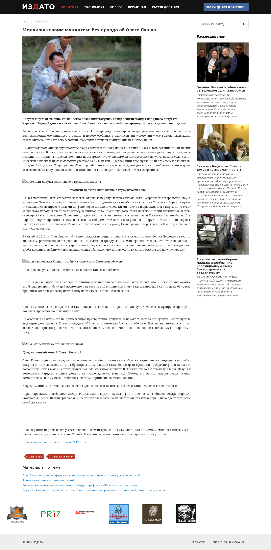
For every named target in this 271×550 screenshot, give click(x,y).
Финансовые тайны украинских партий (48, 480)
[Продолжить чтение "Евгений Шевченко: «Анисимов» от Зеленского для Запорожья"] (223, 62)
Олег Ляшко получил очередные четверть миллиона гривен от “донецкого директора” (81, 475)
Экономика (94, 7)
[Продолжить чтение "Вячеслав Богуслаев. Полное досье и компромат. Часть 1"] (223, 142)
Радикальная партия (62, 456)
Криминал (137, 7)
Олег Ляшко (35, 456)
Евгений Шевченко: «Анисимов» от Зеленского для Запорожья (221, 88)
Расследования (165, 7)
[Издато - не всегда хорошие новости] (38, 7)
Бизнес (116, 7)
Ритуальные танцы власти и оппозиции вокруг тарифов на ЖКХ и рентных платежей (79, 485)
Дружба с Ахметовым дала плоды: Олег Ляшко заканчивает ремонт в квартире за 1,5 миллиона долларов (94, 490)
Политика (69, 7)
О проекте (199, 542)
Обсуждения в (226, 7)
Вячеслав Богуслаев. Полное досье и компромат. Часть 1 (219, 167)
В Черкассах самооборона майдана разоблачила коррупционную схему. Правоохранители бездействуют (217, 266)
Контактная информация (228, 542)
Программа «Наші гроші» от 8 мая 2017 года (54, 442)
